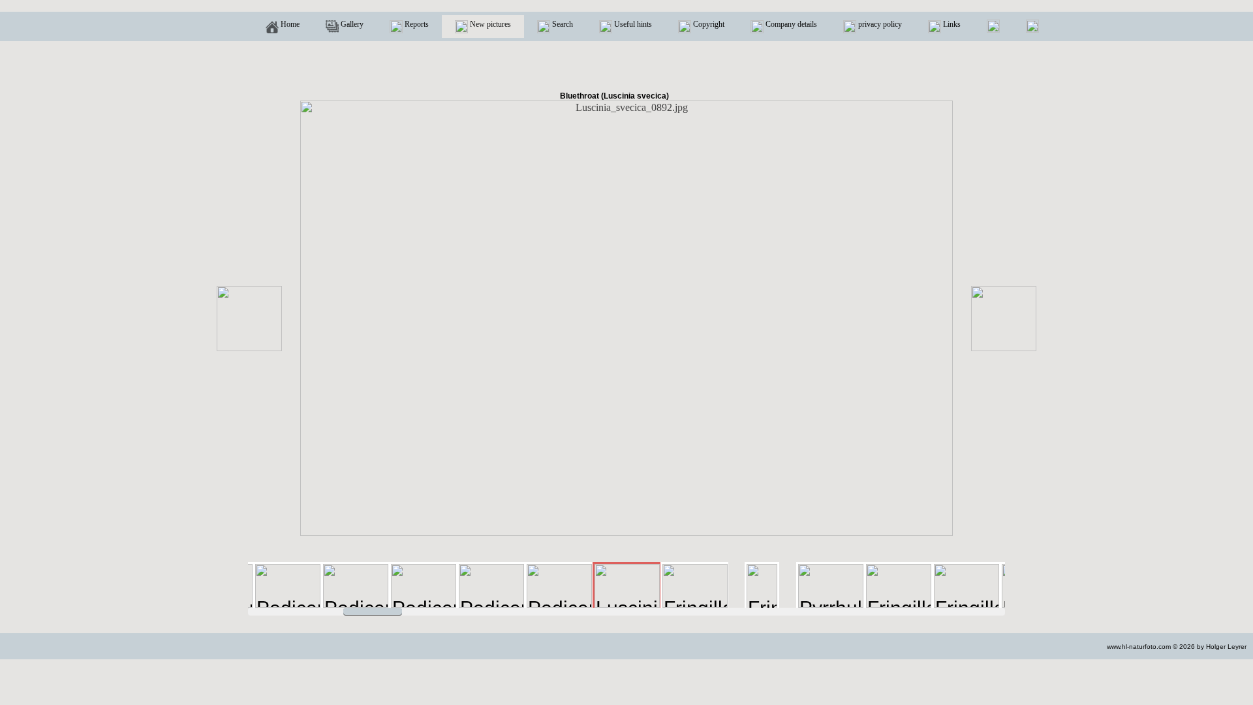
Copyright (707, 24)
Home (289, 24)
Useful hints (632, 24)
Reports (416, 24)
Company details (790, 24)
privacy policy (879, 24)
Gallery (351, 24)
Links (951, 24)
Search (561, 24)
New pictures (489, 24)
